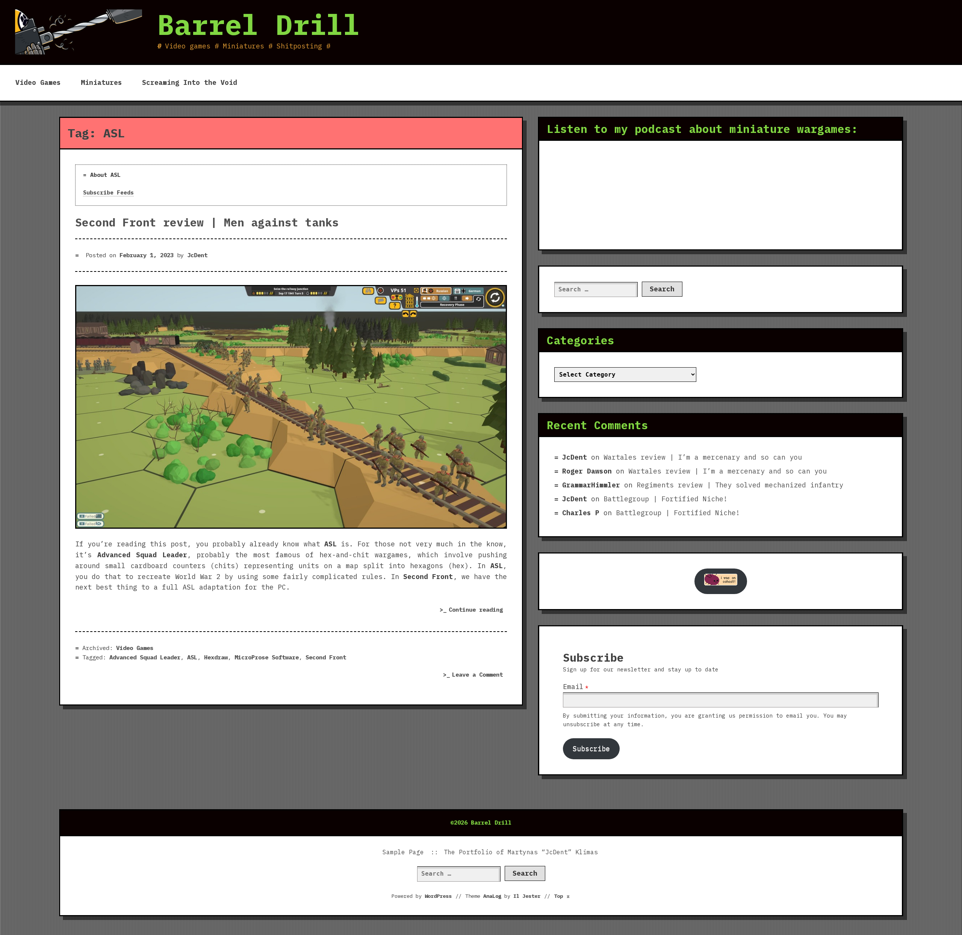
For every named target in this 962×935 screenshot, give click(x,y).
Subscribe (591, 748)
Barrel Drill (258, 24)
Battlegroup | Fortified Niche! (666, 499)
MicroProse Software (266, 657)
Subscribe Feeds (108, 192)
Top (562, 896)
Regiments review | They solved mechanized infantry (740, 485)
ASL (192, 657)
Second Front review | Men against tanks (207, 222)
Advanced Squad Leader (144, 657)
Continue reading (478, 610)
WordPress (438, 896)
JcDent (197, 255)
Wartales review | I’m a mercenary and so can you (703, 457)
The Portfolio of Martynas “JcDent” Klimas (521, 852)
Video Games (38, 82)
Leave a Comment (479, 675)
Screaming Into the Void (189, 82)
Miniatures (101, 82)
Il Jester (526, 896)
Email (573, 686)
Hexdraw (216, 657)
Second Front (326, 657)
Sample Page (403, 852)
